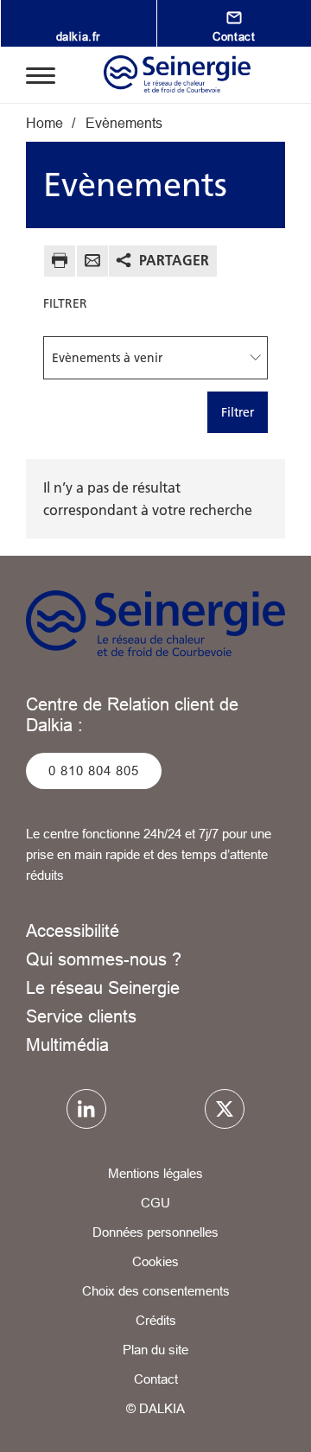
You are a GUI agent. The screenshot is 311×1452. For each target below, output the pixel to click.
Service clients (81, 1016)
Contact (156, 1379)
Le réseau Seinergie (103, 987)
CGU (155, 1202)
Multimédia (67, 1044)
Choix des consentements (156, 1290)
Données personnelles (155, 1232)
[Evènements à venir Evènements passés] (155, 357)
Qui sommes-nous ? (103, 959)
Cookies (155, 1261)
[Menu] (40, 74)
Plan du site (155, 1349)
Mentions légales (155, 1173)
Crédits (156, 1320)
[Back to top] (274, 1423)
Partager (174, 260)
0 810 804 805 (93, 770)
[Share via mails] (92, 263)
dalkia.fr (78, 36)
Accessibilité (72, 930)
